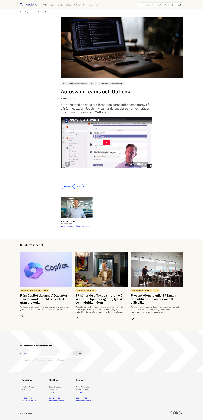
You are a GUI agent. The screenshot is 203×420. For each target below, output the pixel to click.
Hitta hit (52, 392)
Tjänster (60, 5)
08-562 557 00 (54, 398)
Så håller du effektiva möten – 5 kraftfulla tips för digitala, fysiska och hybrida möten (99, 298)
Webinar (77, 5)
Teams (78, 186)
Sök (179, 5)
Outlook (67, 186)
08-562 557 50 (27, 398)
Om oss (99, 5)
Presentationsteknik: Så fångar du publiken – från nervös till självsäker (154, 298)
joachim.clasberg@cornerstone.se (75, 226)
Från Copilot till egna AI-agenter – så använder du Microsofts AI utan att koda (43, 298)
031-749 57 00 (81, 398)
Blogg (68, 5)
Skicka (78, 353)
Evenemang (88, 5)
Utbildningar (48, 5)
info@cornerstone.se (29, 401)
